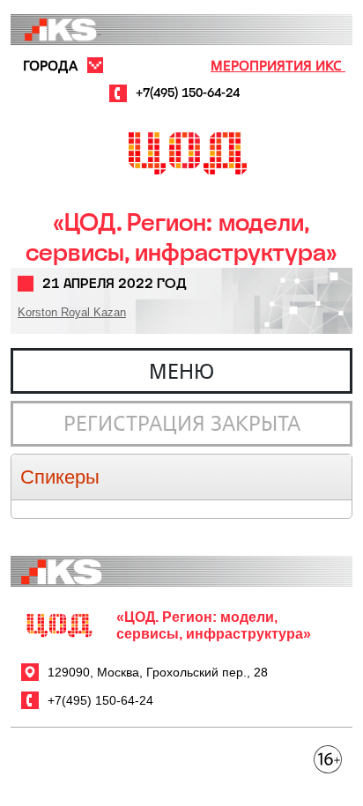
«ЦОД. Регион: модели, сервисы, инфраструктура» (181, 237)
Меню (181, 371)
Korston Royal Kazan (72, 312)
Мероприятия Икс (278, 65)
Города (50, 65)
